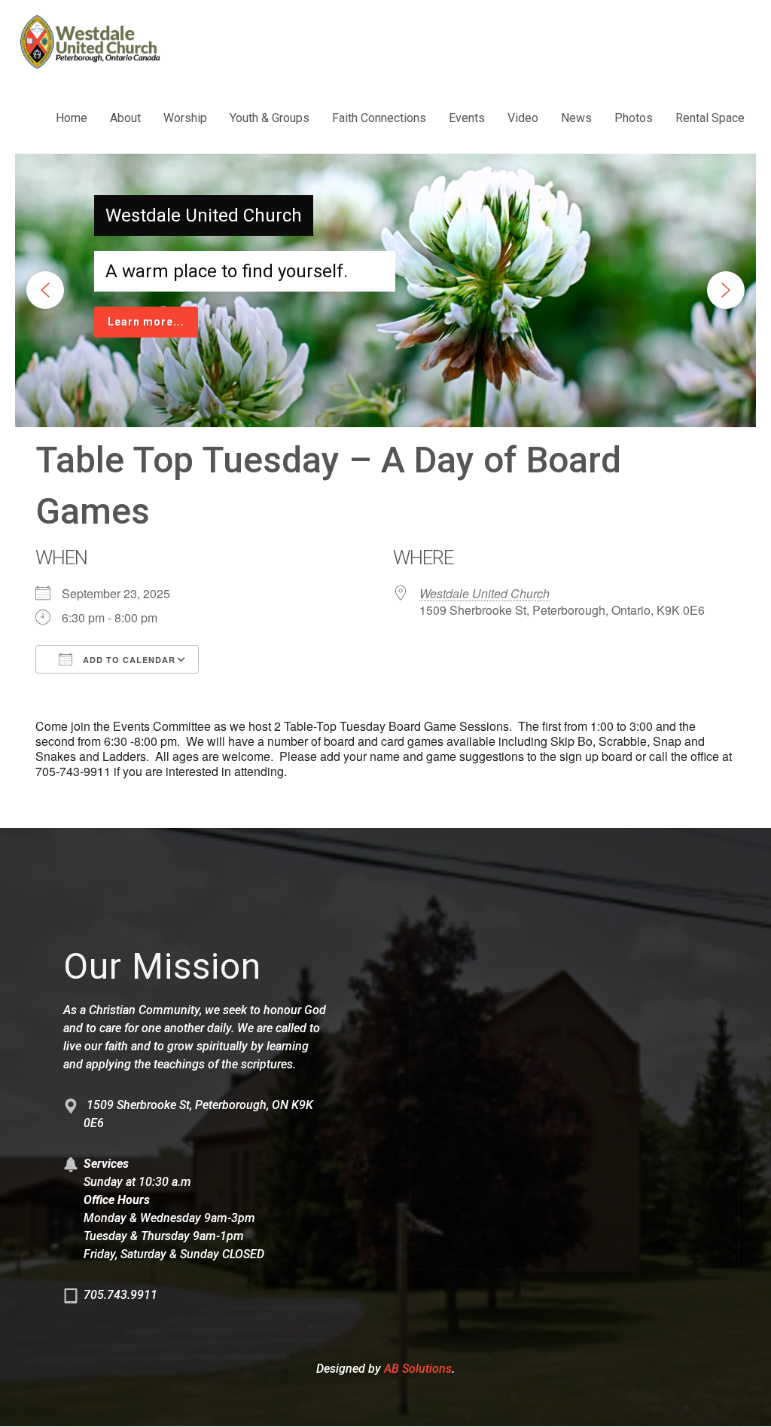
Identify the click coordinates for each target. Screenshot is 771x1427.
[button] (45, 290)
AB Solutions (418, 1368)
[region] (385, 290)
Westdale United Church (484, 593)
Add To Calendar (127, 659)
